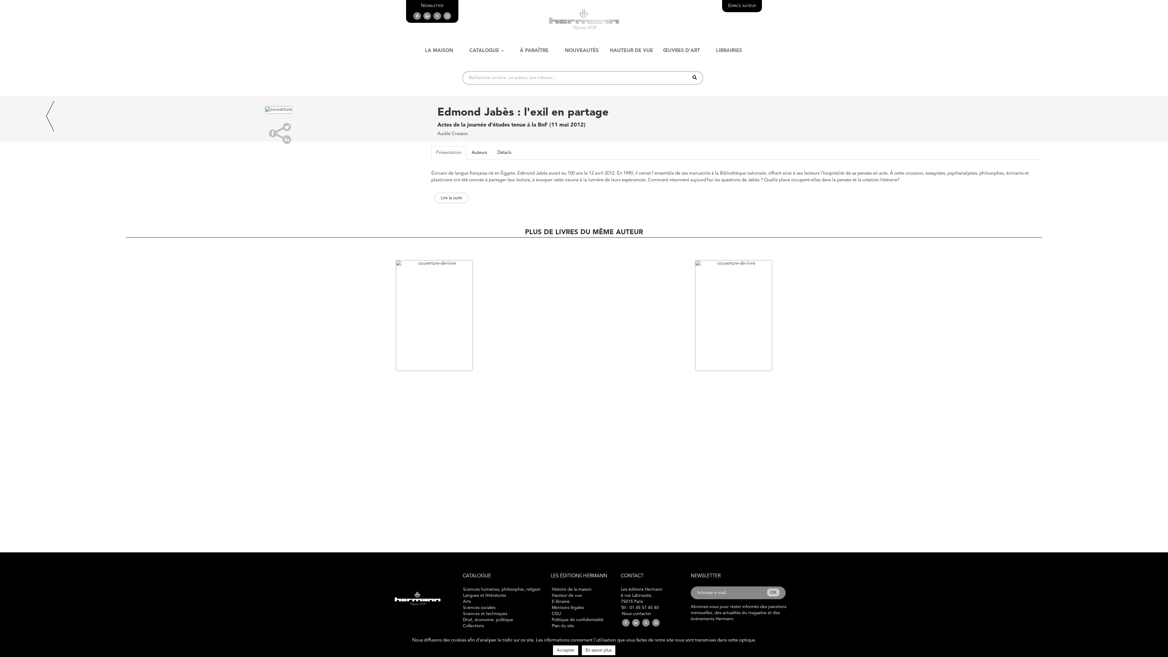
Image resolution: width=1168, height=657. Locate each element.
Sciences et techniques (485, 614)
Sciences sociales (479, 608)
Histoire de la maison (572, 589)
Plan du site (563, 626)
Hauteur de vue (567, 595)
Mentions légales (568, 608)
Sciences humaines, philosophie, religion (502, 589)
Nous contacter (636, 614)
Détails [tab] (504, 153)
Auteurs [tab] (479, 153)
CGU (556, 614)
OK (773, 592)
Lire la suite (451, 198)
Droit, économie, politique (488, 620)
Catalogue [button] (484, 50)
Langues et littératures (484, 595)
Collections (473, 626)
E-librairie (561, 602)
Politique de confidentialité (577, 620)
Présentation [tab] (448, 153)
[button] (432, 6)
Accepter (566, 650)
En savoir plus (599, 650)
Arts (467, 602)
